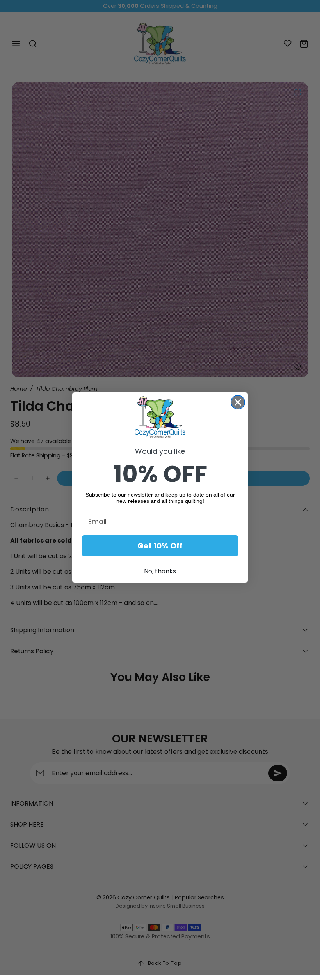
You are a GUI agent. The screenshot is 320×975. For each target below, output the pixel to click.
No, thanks (160, 571)
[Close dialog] (238, 402)
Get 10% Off (160, 545)
